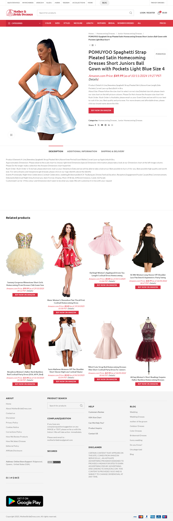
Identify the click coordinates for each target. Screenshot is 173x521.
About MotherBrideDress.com (18, 408)
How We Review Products (17, 436)
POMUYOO (161, 54)
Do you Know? (136, 445)
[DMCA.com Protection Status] (54, 462)
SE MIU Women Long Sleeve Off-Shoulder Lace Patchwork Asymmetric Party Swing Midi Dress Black (148, 277)
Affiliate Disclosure (14, 450)
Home (91, 33)
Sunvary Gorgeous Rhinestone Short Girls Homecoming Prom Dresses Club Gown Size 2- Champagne (25, 285)
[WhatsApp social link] (112, 125)
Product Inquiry (95, 428)
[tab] (56, 150)
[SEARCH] (131, 13)
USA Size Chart (95, 417)
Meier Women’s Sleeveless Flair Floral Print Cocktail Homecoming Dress (66, 301)
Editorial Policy (12, 446)
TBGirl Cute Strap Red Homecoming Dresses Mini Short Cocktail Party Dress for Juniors (107, 368)
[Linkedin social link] (109, 125)
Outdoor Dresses (137, 426)
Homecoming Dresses (106, 33)
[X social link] (98, 125)
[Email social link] (102, 125)
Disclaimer (10, 418)
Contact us (10, 413)
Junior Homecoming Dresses (130, 33)
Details (93, 79)
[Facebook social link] (95, 125)
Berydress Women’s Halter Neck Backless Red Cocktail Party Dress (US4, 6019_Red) (25, 373)
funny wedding (136, 440)
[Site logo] (19, 12)
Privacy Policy (12, 422)
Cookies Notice (12, 427)
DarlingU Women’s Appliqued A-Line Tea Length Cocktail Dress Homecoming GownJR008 (107, 275)
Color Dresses (136, 431)
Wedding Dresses (137, 417)
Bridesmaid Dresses (138, 435)
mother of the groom (138, 421)
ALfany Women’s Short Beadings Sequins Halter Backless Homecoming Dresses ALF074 (148, 380)
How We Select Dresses (16, 441)
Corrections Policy (14, 432)
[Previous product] (90, 45)
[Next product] (95, 45)
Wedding (133, 412)
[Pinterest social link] (105, 125)
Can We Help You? (96, 423)
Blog (104, 3)
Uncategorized (136, 449)
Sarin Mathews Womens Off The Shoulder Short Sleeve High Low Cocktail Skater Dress (66, 372)
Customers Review (96, 412)
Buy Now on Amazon (101, 110)
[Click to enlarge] (11, 135)
